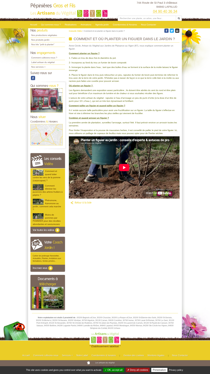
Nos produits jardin (40, 40)
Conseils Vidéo (75, 31)
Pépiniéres (52, 5)
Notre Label (82, 355)
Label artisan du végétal (43, 62)
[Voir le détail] (38, 173)
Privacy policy (176, 370)
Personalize (159, 370)
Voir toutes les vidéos (44, 230)
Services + (67, 355)
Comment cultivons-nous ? (44, 57)
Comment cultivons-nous (45, 355)
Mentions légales (156, 355)
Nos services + (38, 67)
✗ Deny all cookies (137, 370)
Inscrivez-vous (40, 268)
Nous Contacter (148, 24)
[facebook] (32, 78)
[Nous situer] (46, 135)
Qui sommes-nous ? (51, 24)
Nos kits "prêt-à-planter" (42, 44)
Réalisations (71, 24)
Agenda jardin (102, 24)
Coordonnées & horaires (103, 355)
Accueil (33, 24)
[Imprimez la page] (177, 31)
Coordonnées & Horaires (125, 24)
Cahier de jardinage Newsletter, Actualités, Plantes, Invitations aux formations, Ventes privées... (47, 258)
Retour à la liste (83, 202)
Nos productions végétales (44, 35)
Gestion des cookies (133, 355)
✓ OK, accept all (114, 370)
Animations (86, 24)
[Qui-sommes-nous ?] (46, 100)
